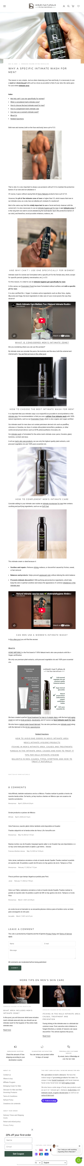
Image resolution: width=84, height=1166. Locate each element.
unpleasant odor (45, 575)
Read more (7, 1030)
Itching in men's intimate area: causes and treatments (42, 747)
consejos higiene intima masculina (35, 64)
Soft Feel (45, 506)
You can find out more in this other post (32, 354)
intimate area (69, 208)
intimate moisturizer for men (53, 504)
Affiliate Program (9, 1082)
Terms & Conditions (10, 1096)
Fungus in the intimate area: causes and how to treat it (42, 751)
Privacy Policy (51, 934)
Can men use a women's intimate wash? (24, 112)
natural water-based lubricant (30, 724)
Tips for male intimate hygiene (42, 755)
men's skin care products (24, 441)
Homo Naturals (42, 194)
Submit (14, 968)
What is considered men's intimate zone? (25, 102)
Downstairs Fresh (27, 286)
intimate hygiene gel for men (48, 208)
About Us (13, 115)
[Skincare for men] (42, 690)
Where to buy (8, 1079)
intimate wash (16, 434)
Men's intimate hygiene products (42, 742)
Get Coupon (18, 1154)
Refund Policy (8, 1100)
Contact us (7, 1075)
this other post (15, 639)
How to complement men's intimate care (24, 109)
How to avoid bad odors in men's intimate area (42, 738)
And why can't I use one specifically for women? (27, 99)
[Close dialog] (32, 1129)
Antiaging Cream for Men (12, 1086)
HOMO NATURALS (15, 652)
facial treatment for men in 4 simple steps (43, 717)
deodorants (36, 720)
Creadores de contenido (11, 1104)
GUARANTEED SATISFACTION (42, 1051)
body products (26, 720)
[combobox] (55, 1163)
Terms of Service (66, 934)
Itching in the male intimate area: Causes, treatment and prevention (62, 1016)
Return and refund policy (12, 1122)
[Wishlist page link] (78, 6)
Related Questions (17, 119)
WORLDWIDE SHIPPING (15, 1051)
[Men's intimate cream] (42, 534)
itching (36, 567)
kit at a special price (33, 727)
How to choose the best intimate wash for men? (27, 105)
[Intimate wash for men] (42, 155)
